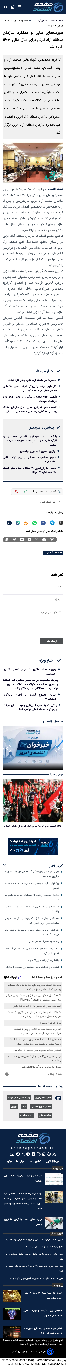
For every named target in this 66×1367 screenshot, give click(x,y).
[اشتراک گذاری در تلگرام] (52, 523)
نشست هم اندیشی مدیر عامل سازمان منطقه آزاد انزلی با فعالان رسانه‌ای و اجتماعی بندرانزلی (30, 409)
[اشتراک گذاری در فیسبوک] (43, 523)
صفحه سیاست (26, 1115)
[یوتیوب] (52, 540)
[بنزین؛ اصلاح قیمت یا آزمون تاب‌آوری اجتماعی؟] (54, 1223)
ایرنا (24, 1106)
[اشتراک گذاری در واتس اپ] (34, 523)
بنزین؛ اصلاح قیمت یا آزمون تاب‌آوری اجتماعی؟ (29, 697)
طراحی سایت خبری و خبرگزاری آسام (29, 1352)
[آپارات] (49, 1154)
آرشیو (10, 1161)
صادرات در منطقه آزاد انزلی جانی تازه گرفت (32, 380)
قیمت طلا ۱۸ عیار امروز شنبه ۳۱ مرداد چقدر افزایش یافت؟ (32, 909)
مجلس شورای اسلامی (41, 1106)
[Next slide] (7, 748)
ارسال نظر (52, 641)
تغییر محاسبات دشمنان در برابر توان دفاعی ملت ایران (29, 459)
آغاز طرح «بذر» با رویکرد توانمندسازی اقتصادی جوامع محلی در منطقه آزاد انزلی (30, 388)
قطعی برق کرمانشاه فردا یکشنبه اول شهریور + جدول (32, 967)
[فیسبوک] (44, 540)
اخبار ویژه (58, 1168)
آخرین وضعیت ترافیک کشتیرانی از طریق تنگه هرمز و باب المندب (34, 1239)
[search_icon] (6, 7)
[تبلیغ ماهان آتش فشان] (33, 854)
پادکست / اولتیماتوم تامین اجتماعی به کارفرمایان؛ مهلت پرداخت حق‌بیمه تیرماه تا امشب (30, 440)
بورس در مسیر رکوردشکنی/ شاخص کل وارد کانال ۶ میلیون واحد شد (32, 874)
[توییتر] (36, 539)
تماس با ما (35, 1161)
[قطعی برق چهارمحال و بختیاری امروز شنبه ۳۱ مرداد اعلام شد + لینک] (12, 1332)
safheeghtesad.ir (33, 1148)
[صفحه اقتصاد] (48, 7)
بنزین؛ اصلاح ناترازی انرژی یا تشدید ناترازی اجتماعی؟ (29, 671)
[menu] (19, 7)
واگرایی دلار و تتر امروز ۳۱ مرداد (43, 960)
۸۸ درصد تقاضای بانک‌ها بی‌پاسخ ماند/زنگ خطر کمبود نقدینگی (32, 951)
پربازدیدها (58, 1285)
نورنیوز (14, 1106)
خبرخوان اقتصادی (52, 721)
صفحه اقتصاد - (54, 189)
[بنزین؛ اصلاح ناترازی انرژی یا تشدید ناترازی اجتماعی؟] (54, 1179)
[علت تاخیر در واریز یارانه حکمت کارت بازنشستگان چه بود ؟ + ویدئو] (33, 800)
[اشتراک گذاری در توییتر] (61, 523)
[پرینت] (9, 523)
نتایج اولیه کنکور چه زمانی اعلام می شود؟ (44, 1246)
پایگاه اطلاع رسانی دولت (19, 1098)
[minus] (17, 491)
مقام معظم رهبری (43, 1098)
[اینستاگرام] (22, 540)
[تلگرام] (29, 539)
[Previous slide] (59, 748)
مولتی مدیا (56, 774)
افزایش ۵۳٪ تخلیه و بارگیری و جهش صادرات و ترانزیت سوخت (30, 399)
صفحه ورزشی (45, 1115)
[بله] (18, 523)
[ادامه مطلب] (4, 865)
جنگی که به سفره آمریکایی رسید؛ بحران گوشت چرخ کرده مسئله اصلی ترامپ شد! (30, 707)
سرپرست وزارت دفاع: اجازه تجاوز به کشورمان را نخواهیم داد (36, 1278)
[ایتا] (26, 523)
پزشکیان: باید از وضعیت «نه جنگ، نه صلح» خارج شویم (32, 885)
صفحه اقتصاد (17, 1340)
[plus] (26, 491)
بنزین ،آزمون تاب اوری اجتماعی (37, 451)
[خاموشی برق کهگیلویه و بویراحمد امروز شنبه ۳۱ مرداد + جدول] (12, 1314)
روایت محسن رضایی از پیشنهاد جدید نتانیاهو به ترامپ (32, 897)
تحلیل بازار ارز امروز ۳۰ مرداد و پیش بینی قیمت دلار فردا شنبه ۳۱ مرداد (29, 470)
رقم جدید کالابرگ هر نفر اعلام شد (42, 942)
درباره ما (21, 1161)
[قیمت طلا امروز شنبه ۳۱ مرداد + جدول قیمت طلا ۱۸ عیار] (12, 1296)
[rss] (54, 1154)
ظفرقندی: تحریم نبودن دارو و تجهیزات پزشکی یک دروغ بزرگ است (32, 932)
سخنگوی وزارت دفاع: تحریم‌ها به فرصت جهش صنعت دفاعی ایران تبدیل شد (32, 920)
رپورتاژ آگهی (53, 1161)
